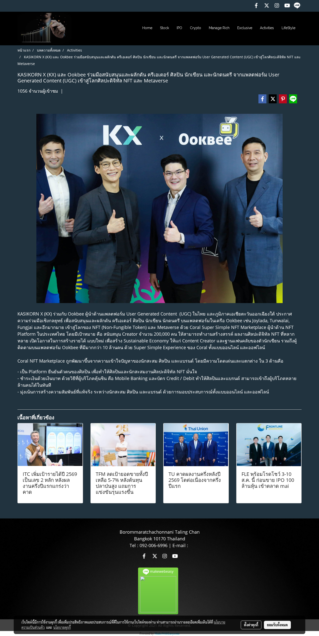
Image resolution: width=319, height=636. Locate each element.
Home (147, 28)
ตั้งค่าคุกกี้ (251, 625)
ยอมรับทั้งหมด (277, 625)
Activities (267, 28)
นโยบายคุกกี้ (62, 627)
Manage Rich (219, 28)
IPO (179, 28)
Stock (164, 28)
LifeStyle (288, 28)
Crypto (195, 28)
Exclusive (244, 28)
